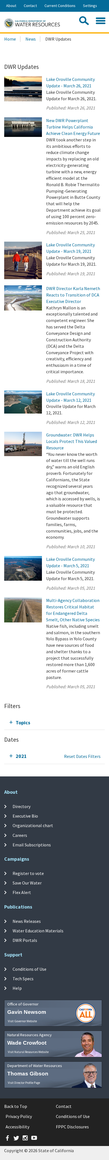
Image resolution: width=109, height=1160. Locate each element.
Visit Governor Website (22, 1021)
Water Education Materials (38, 930)
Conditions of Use (29, 969)
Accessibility (17, 1126)
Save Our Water (27, 883)
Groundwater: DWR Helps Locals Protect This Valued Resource (71, 441)
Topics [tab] (23, 722)
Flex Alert (22, 892)
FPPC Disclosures (72, 1126)
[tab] (54, 722)
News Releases (27, 921)
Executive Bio (25, 816)
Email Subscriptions (32, 845)
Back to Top (15, 1106)
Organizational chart (33, 825)
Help (17, 988)
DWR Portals (25, 940)
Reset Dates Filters (82, 756)
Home (10, 39)
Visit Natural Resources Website (28, 1052)
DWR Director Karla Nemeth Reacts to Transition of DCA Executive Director (73, 295)
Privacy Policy (19, 1116)
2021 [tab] (21, 756)
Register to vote (28, 873)
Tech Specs (23, 978)
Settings (90, 5)
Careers (20, 835)
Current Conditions (59, 5)
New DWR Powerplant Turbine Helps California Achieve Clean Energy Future (73, 127)
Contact (30, 5)
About (11, 5)
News (30, 39)
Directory (21, 806)
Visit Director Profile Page (24, 1083)
